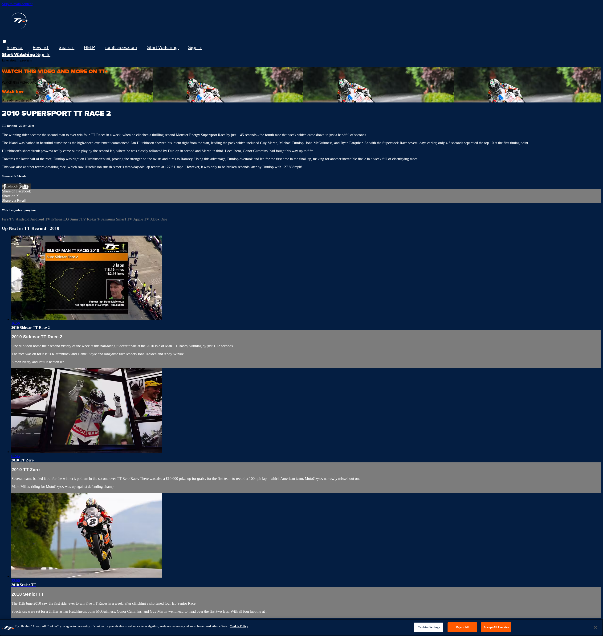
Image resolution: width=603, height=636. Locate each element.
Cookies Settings (429, 627)
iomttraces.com (121, 47)
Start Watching (163, 47)
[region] (301, 627)
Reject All (462, 627)
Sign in (195, 47)
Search (66, 47)
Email (26, 186)
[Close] (595, 627)
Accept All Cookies (496, 627)
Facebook (10, 186)
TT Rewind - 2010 (14, 125)
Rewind (41, 47)
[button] (4, 41)
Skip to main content (17, 4)
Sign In (43, 54)
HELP (89, 47)
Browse (15, 47)
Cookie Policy (239, 626)
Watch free (13, 91)
